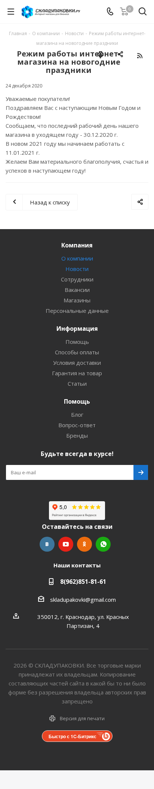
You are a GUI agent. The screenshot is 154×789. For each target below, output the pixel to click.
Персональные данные (77, 310)
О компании (77, 258)
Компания (77, 245)
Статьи (77, 383)
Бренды (77, 435)
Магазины (77, 300)
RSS (139, 55)
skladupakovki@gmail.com (83, 599)
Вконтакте (47, 544)
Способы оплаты (77, 352)
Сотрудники (77, 279)
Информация (77, 328)
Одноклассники (84, 544)
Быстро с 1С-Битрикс (72, 736)
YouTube (65, 544)
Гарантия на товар (77, 373)
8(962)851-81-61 (83, 581)
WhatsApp (103, 544)
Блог (77, 414)
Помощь (77, 341)
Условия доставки (77, 362)
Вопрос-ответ (77, 425)
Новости (77, 268)
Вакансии (77, 289)
